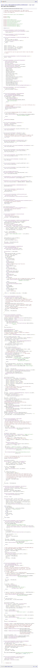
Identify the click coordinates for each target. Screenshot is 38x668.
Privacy (9, 666)
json (36, 666)
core (33, 4)
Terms (11, 666)
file (21, 8)
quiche (2, 4)
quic (30, 4)
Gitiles (6, 666)
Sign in (36, 1)
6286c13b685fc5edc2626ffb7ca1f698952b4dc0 (18, 4)
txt (33, 666)
